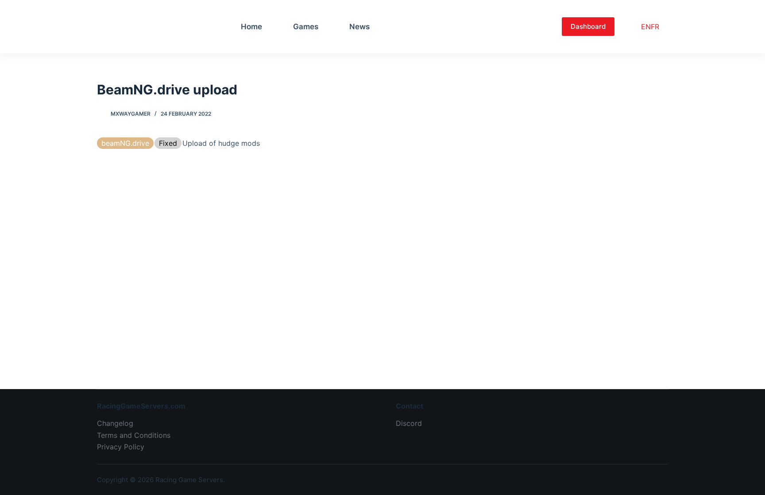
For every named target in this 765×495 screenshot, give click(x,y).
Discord (409, 423)
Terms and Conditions (133, 435)
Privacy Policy (120, 446)
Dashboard (588, 26)
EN (646, 26)
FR (655, 26)
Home (251, 26)
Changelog (115, 423)
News (359, 26)
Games (305, 26)
